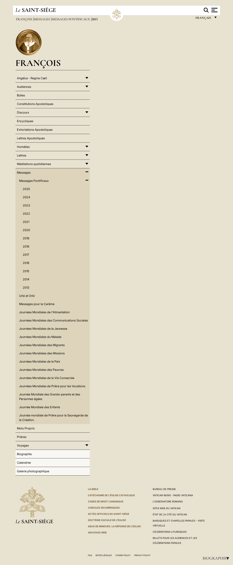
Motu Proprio (26, 428)
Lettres (21, 155)
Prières (21, 437)
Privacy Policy (142, 555)
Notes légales (104, 555)
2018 (26, 246)
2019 (26, 238)
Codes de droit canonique (105, 501)
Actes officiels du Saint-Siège (108, 513)
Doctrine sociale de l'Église (107, 520)
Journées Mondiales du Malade (40, 337)
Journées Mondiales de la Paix (39, 361)
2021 (26, 222)
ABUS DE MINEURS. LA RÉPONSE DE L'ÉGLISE (114, 526)
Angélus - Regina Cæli (32, 78)
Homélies (23, 147)
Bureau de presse (164, 489)
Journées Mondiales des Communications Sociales (53, 320)
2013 (26, 287)
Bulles (21, 95)
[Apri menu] (214, 10)
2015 (26, 271)
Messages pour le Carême (36, 304)
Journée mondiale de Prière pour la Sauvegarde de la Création (53, 417)
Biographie (217, 558)
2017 (26, 254)
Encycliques (25, 121)
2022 (26, 213)
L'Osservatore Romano (168, 501)
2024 (26, 197)
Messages (42, 19)
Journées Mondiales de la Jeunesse (43, 328)
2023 (26, 205)
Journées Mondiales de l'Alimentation (44, 312)
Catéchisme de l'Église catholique (111, 495)
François (24, 19)
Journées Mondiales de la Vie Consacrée (46, 378)
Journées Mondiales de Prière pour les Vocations (52, 386)
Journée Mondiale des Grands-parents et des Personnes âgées (49, 396)
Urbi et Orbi (27, 296)
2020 (26, 230)
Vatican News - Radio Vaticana (173, 495)
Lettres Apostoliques (31, 138)
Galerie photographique (33, 471)
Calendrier (24, 462)
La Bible (93, 489)
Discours (23, 112)
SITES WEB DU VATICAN (166, 508)
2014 (26, 279)
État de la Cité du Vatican (170, 514)
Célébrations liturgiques (170, 531)
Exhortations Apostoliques (35, 129)
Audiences (24, 87)
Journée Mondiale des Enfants (39, 407)
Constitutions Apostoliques (35, 104)
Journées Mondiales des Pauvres (41, 369)
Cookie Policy (123, 555)
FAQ (90, 555)
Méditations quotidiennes (34, 164)
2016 (26, 263)
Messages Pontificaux (71, 19)
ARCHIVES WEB (97, 532)
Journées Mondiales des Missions (42, 353)
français (203, 19)
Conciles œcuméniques (104, 507)
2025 (26, 189)
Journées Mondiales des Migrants (42, 345)
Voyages (23, 445)
